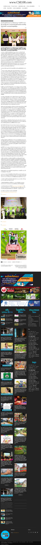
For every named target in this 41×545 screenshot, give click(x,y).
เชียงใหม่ (34, 385)
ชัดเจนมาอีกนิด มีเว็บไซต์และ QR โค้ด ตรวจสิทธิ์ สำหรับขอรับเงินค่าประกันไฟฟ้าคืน (22, 320)
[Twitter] (35, 532)
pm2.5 (33, 331)
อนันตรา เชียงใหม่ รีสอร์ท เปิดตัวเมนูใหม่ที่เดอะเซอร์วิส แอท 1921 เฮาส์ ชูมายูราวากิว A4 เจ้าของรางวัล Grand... (20, 340)
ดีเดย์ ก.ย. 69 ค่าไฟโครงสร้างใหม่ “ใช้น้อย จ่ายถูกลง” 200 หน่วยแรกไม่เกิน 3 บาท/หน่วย (9, 316)
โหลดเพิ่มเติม (20, 494)
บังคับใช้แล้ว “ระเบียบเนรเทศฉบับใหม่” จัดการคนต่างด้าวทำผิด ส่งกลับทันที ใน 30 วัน (7, 413)
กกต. (35, 331)
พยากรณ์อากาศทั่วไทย (32, 343)
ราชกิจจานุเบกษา (32, 350)
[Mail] (33, 532)
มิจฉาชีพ (30, 350)
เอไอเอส (30, 354)
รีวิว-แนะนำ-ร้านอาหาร (14, 6)
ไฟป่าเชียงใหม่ (30, 357)
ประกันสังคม (34, 339)
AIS (29, 331)
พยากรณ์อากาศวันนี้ (32, 346)
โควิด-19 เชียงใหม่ (32, 356)
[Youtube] (37, 532)
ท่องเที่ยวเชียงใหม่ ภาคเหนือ (21, 6)
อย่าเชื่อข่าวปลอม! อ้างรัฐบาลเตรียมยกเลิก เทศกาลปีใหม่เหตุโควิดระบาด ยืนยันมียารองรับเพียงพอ (9, 319)
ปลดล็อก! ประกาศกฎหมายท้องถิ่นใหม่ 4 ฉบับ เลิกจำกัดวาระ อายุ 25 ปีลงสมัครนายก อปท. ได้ (6, 383)
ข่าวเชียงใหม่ (32, 336)
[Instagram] (31, 532)
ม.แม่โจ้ (38, 348)
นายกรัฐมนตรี (35, 371)
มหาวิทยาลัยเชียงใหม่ (31, 349)
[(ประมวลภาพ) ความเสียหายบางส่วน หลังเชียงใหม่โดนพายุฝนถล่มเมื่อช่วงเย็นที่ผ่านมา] (16, 324)
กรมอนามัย (37, 332)
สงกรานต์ (36, 350)
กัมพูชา (35, 335)
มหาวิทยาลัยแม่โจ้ (37, 349)
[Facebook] (29, 532)
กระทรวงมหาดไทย (35, 367)
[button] (39, 6)
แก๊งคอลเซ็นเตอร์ (33, 388)
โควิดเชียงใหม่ (37, 356)
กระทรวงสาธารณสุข (31, 335)
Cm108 (31, 331)
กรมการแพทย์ (30, 332)
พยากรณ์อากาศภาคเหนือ (32, 345)
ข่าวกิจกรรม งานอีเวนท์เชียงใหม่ (30, 6)
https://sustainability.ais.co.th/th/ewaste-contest (9, 192)
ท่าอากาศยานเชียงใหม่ (31, 371)
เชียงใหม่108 (30, 353)
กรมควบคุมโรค (33, 332)
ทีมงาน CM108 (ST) (3, 340)
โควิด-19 (37, 354)
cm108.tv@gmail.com (16, 532)
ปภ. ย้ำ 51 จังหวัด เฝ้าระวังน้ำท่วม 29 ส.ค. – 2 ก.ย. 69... (6, 369)
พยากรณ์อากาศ (33, 340)
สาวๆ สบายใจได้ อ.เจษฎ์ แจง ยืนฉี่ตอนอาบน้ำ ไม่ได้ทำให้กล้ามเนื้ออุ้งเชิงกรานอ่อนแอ (7, 266)
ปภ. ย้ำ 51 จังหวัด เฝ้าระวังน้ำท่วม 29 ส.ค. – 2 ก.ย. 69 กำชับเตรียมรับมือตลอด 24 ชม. (20, 504)
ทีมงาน (1, 449)
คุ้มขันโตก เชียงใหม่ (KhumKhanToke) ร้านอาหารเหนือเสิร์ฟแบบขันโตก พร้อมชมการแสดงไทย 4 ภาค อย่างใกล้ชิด (20, 407)
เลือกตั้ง (35, 353)
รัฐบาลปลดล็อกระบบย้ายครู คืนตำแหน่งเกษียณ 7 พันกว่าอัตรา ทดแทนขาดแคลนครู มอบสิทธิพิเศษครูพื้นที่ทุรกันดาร (6, 398)
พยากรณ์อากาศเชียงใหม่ (33, 348)
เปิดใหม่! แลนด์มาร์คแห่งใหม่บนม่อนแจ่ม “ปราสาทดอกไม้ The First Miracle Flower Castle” (20, 474)
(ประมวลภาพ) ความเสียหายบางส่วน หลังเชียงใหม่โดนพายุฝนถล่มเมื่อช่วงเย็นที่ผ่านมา (22, 324)
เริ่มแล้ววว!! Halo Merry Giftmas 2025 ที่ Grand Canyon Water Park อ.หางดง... (20, 423)
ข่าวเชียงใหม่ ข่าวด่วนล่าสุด (6, 6)
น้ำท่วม (38, 371)
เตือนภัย (33, 353)
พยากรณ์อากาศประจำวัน (33, 344)
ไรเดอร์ (32, 357)
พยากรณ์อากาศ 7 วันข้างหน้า (32, 341)
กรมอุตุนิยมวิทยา (31, 367)
